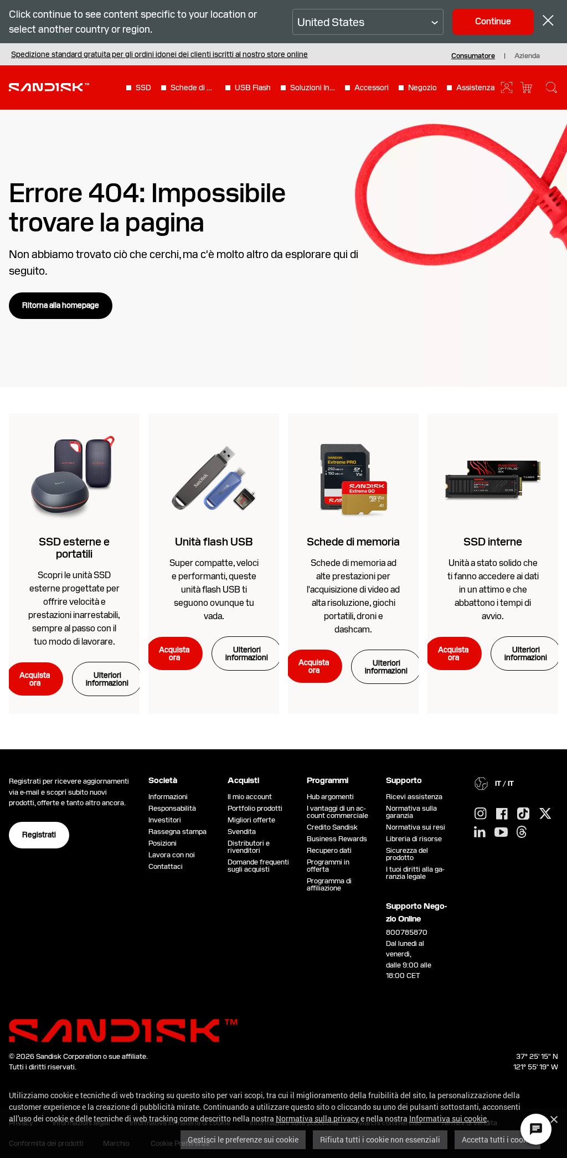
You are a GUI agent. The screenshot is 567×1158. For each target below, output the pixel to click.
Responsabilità (172, 808)
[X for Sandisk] (545, 814)
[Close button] (548, 22)
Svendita (242, 831)
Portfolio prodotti (255, 808)
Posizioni (162, 843)
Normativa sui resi (415, 827)
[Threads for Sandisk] (522, 832)
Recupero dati (329, 850)
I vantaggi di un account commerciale (337, 812)
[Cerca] (551, 87)
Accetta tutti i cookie (497, 1139)
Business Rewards (337, 838)
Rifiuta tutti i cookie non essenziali (380, 1139)
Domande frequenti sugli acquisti (258, 865)
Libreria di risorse (414, 838)
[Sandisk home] (49, 86)
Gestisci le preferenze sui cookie (243, 1139)
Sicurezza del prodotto (407, 854)
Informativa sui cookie (448, 1118)
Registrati (39, 835)
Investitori (164, 820)
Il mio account (250, 796)
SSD (143, 87)
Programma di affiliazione (329, 884)
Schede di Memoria (193, 87)
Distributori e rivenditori (249, 846)
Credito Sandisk (332, 827)
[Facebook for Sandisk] (502, 814)
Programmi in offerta (328, 865)
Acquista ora (34, 679)
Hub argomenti (330, 796)
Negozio (422, 87)
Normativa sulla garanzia (411, 812)
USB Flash (253, 87)
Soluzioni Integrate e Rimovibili (313, 87)
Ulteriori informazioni (107, 679)
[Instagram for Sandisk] (480, 814)
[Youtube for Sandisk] (501, 832)
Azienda (527, 56)
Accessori (371, 87)
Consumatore (473, 56)
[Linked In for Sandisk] (480, 832)
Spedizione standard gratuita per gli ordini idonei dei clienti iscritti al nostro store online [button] (159, 54)
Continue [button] (493, 21)
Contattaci (165, 866)
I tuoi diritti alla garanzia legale (415, 872)
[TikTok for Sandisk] (523, 814)
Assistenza (475, 87)
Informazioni (168, 796)
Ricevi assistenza (414, 796)
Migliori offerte (251, 820)
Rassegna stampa (177, 831)
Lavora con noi (171, 855)
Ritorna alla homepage (60, 305)
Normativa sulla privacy (317, 1118)
